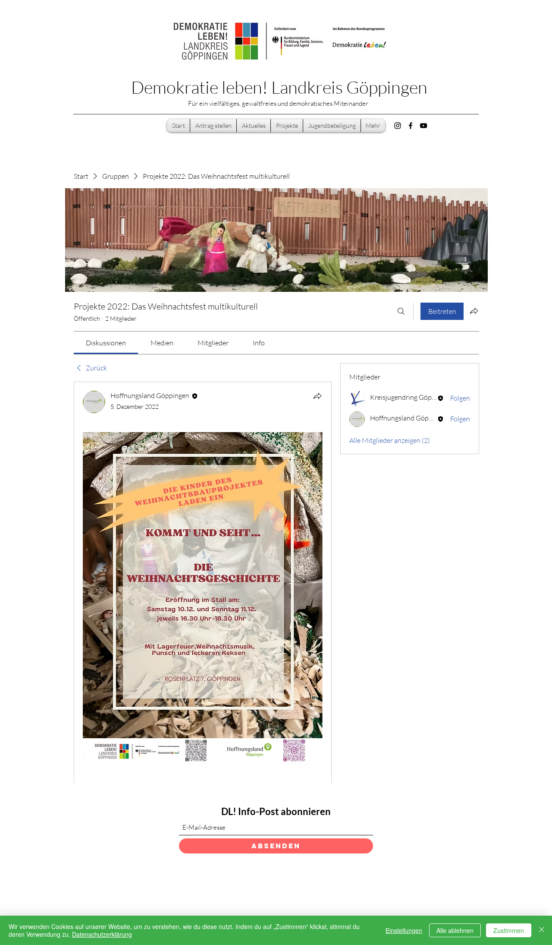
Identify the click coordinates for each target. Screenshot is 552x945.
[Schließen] (541, 930)
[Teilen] (317, 396)
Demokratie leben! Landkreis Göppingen (279, 87)
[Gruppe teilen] (474, 311)
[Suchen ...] (401, 311)
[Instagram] (397, 125)
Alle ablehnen (455, 930)
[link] (106, 342)
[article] (203, 611)
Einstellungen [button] (404, 930)
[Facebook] (410, 125)
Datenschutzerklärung (102, 934)
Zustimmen (508, 930)
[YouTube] (423, 125)
